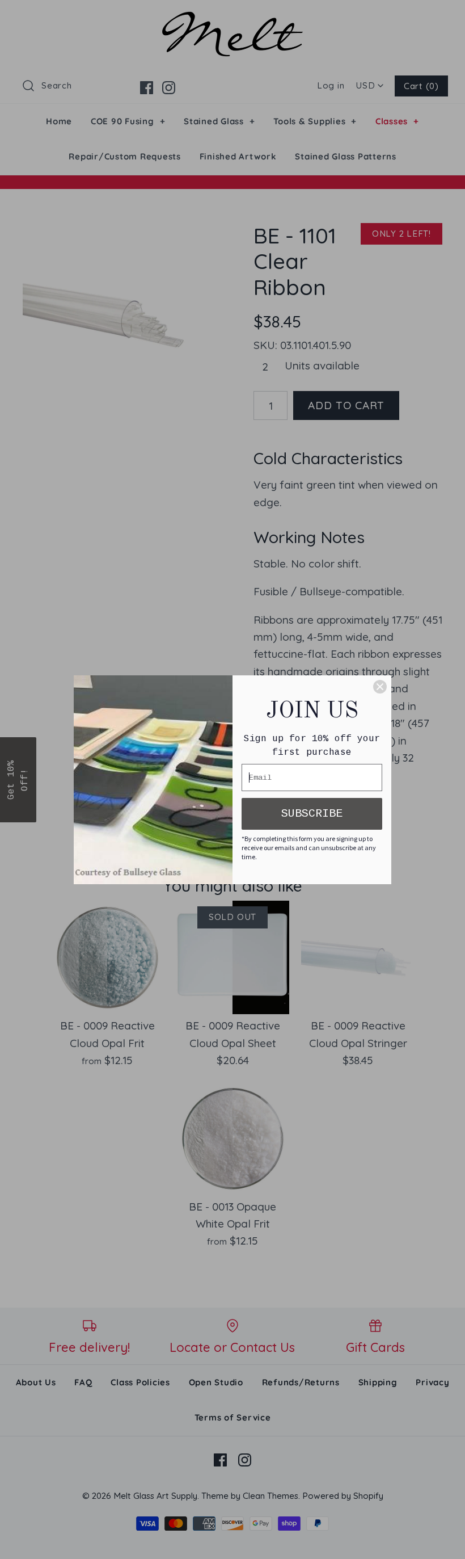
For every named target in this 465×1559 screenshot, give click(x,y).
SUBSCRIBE (312, 813)
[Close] (380, 687)
